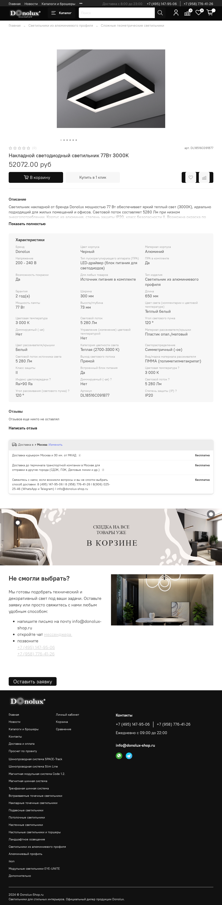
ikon (12, 861)
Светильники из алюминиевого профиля (60, 25)
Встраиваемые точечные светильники (35, 796)
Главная (15, 4)
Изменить (55, 445)
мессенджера (58, 634)
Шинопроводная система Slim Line (33, 766)
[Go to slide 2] (64, 140)
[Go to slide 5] (73, 140)
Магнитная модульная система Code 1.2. (37, 774)
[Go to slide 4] (70, 140)
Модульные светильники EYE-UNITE (34, 869)
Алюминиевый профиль (25, 854)
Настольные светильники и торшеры (35, 832)
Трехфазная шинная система (29, 788)
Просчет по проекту (23, 751)
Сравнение (63, 729)
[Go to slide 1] (61, 140)
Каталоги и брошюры (58, 4)
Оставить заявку (32, 681)
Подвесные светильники (26, 810)
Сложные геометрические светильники (132, 25)
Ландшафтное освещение (27, 839)
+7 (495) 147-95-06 (162, 4)
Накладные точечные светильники (33, 803)
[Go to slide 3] (67, 140)
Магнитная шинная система (28, 781)
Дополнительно (20, 876)
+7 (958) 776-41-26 (198, 4)
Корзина (62, 722)
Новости (31, 4)
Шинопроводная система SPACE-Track (35, 759)
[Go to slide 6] (76, 140)
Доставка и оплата (21, 744)
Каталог (65, 13)
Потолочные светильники (27, 817)
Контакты (15, 736)
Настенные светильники (26, 825)
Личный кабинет (67, 715)
